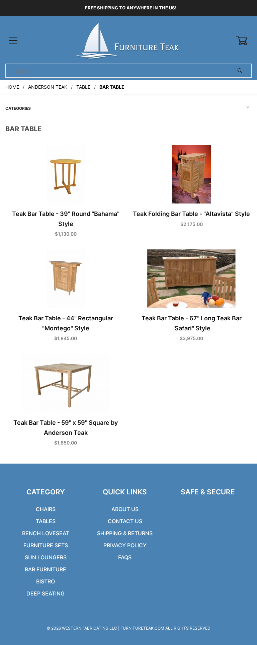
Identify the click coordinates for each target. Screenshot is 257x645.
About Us (125, 509)
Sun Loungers (46, 557)
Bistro (45, 581)
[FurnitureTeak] (128, 40)
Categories (18, 108)
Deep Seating (45, 593)
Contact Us (125, 521)
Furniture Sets (45, 545)
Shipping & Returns (125, 533)
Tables (46, 521)
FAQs (125, 557)
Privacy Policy (125, 545)
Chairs (46, 509)
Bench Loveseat (45, 533)
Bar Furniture (45, 569)
